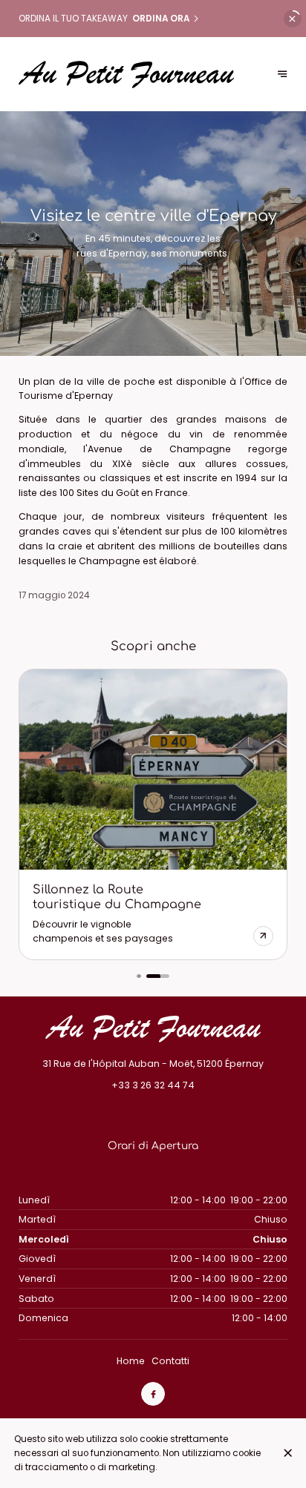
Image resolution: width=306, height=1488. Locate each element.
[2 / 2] (157, 976)
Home (131, 1361)
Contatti (170, 1361)
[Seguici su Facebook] (153, 1394)
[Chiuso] (288, 1453)
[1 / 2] (139, 976)
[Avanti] (282, 74)
